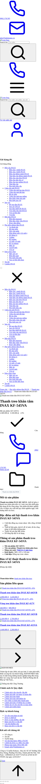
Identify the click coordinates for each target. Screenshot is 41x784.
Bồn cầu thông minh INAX (19, 174)
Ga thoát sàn (13, 227)
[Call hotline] (17, 78)
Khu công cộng (10, 252)
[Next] (18, 658)
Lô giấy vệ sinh (14, 241)
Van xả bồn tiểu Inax (16, 260)
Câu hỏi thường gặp (12, 724)
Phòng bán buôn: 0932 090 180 (16, 745)
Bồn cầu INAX (10, 168)
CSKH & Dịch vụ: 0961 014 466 (17, 743)
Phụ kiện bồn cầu (15, 186)
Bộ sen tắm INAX (15, 205)
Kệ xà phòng (13, 243)
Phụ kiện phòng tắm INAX (14, 225)
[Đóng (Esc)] (8, 781)
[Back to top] (18, 771)
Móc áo (12, 245)
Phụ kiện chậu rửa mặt (17, 198)
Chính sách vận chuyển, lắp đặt (16, 692)
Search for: (4, 42)
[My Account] (17, 138)
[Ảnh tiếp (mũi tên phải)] (3, 783)
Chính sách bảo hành (12, 696)
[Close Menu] (17, 285)
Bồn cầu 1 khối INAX (17, 170)
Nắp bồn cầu (13, 184)
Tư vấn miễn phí (6, 120)
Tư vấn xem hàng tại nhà (14, 716)
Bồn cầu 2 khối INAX (17, 172)
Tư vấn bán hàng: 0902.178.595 (16, 741)
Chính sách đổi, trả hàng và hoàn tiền (18, 694)
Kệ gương (12, 239)
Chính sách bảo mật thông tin (15, 699)
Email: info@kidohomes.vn (14, 747)
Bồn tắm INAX (10, 217)
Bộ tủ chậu (13, 194)
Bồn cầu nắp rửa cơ (16, 180)
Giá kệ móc (13, 248)
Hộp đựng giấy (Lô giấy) (18, 233)
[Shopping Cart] (17, 155)
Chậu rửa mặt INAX (12, 188)
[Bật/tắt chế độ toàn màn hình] (3, 781)
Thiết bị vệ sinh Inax (25, 550)
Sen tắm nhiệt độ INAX (17, 209)
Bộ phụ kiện (13, 229)
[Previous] (18, 640)
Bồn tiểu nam (14, 256)
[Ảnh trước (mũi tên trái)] (1, 783)
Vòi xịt (11, 250)
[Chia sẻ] (5, 781)
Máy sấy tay (13, 254)
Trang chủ (3, 389)
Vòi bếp (12, 215)
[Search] (18, 53)
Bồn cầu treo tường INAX (18, 182)
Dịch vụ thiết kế (10, 718)
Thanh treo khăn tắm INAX (10, 492)
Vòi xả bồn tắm (14, 213)
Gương (11, 237)
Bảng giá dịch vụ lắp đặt (13, 722)
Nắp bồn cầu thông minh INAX (20, 176)
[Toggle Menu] (17, 96)
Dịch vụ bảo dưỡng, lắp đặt (14, 720)
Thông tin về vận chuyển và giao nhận (18, 705)
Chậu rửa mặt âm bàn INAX (19, 190)
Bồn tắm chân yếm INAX (18, 221)
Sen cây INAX (14, 207)
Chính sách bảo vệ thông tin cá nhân (18, 703)
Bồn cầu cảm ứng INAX (18, 178)
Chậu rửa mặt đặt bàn (17, 192)
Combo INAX (10, 264)
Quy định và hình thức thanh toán (17, 701)
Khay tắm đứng (14, 223)
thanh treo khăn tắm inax (23, 578)
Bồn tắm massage (15, 219)
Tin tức (7, 262)
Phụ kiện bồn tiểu (15, 258)
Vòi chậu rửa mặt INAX (18, 211)
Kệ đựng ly (13, 235)
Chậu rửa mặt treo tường (18, 196)
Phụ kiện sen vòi (15, 200)
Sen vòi (7, 203)
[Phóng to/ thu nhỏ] (1, 781)
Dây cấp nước (14, 231)
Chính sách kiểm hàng (13, 707)
